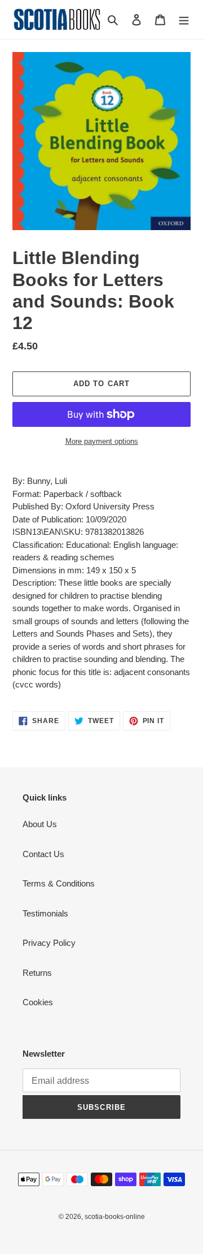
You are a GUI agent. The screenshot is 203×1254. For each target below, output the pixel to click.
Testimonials (45, 913)
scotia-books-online (115, 1217)
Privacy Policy (49, 943)
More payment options (101, 441)
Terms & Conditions (59, 883)
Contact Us (43, 854)
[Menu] (184, 19)
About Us (40, 824)
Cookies (38, 1002)
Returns (37, 973)
